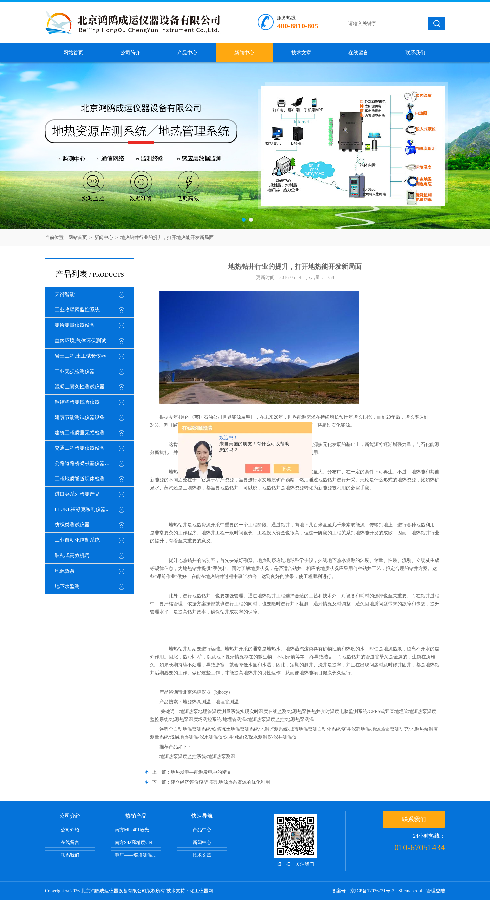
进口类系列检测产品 (77, 494)
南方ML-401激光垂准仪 (138, 829)
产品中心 (187, 52)
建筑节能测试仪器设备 (80, 417)
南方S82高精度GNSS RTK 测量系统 (138, 842)
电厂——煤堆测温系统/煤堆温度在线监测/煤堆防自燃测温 (138, 855)
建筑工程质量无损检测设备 (85, 432)
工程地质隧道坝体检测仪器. (85, 478)
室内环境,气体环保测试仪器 (85, 340)
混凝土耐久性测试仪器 (80, 386)
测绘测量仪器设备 (75, 325)
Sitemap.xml (410, 890)
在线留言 (358, 52)
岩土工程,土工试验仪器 (80, 356)
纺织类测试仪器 (72, 524)
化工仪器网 (201, 890)
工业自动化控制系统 (77, 540)
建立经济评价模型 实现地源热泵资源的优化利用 (220, 782)
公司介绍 (70, 829)
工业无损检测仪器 (75, 371)
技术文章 (301, 52)
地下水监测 (67, 586)
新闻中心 (244, 52)
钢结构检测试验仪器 (77, 402)
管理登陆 (435, 890)
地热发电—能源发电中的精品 (201, 772)
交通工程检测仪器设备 (80, 448)
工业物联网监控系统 (77, 309)
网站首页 (73, 52)
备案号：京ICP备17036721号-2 (363, 890)
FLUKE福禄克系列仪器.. (81, 509)
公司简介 (130, 52)
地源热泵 (65, 571)
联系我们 (415, 52)
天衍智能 (65, 294)
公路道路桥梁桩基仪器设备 (85, 463)
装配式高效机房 (72, 555)
